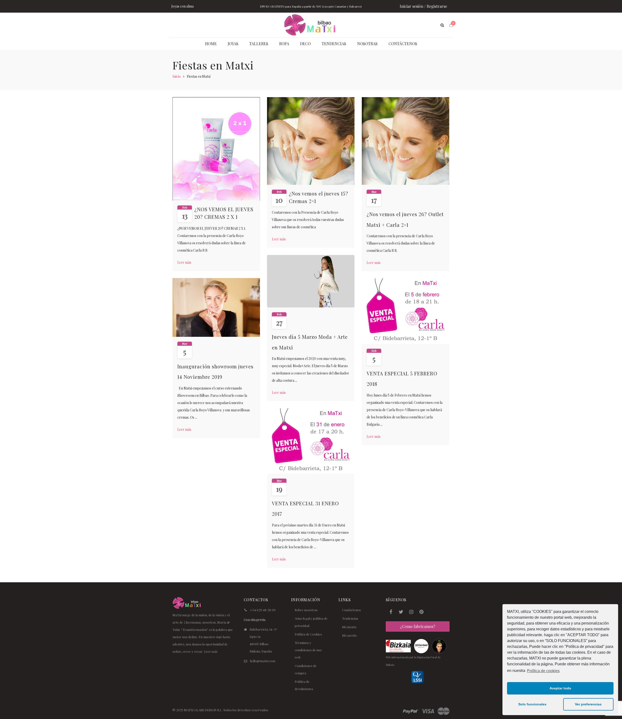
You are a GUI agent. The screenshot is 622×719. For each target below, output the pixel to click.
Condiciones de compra (306, 669)
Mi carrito (349, 635)
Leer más (186, 262)
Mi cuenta (349, 627)
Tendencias (350, 618)
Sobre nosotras (306, 610)
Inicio (177, 76)
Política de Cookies (308, 634)
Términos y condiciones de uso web (308, 650)
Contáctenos (351, 610)
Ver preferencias (588, 704)
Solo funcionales (532, 704)
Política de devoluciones (304, 685)
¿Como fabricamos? (417, 626)
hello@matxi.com (262, 661)
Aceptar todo (560, 688)
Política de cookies (543, 671)
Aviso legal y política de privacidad (311, 622)
